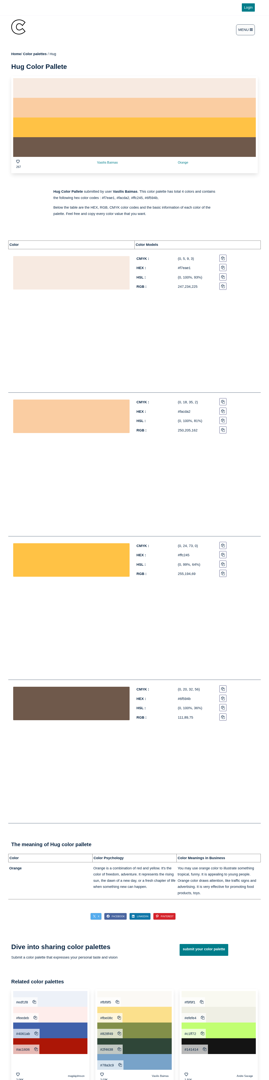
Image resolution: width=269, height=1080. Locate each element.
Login (248, 7)
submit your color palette (204, 949)
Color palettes (35, 54)
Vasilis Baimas (107, 162)
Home (16, 54)
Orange (183, 162)
